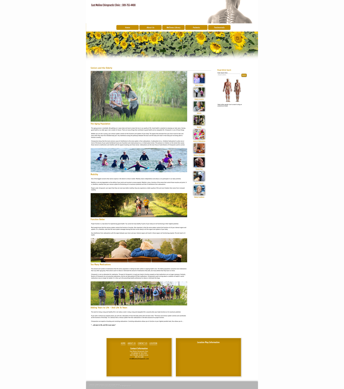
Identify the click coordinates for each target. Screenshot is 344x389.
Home (127, 27)
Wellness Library (173, 27)
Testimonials (219, 27)
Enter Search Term (223, 73)
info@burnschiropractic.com (139, 359)
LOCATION (153, 343)
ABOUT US (132, 343)
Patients (196, 27)
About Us (150, 27)
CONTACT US (142, 343)
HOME (123, 343)
